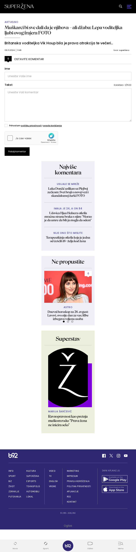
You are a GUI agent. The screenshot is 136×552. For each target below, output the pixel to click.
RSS (69, 496)
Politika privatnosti (79, 486)
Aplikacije (73, 491)
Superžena (32, 476)
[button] (64, 321)
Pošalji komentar (17, 151)
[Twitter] (111, 456)
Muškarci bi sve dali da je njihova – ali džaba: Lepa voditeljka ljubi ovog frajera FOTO (63, 30)
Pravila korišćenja (78, 481)
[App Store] (115, 489)
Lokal (29, 496)
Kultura (31, 470)
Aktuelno (11, 22)
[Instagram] (118, 456)
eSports (31, 481)
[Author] (68, 377)
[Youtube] (126, 456)
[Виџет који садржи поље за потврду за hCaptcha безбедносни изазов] (31, 138)
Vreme (52, 486)
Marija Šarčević (60, 411)
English (53, 481)
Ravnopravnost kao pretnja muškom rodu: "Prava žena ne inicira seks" (68, 420)
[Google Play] (115, 479)
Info (10, 470)
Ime (7, 69)
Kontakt (72, 501)
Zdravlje (13, 491)
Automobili (32, 491)
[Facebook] (104, 456)
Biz (10, 481)
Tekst (9, 85)
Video (52, 470)
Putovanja (14, 496)
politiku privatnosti (31, 125)
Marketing (73, 470)
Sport (12, 476)
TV (50, 476)
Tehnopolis (33, 486)
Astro (68, 307)
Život (11, 486)
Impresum (72, 476)
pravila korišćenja (52, 125)
